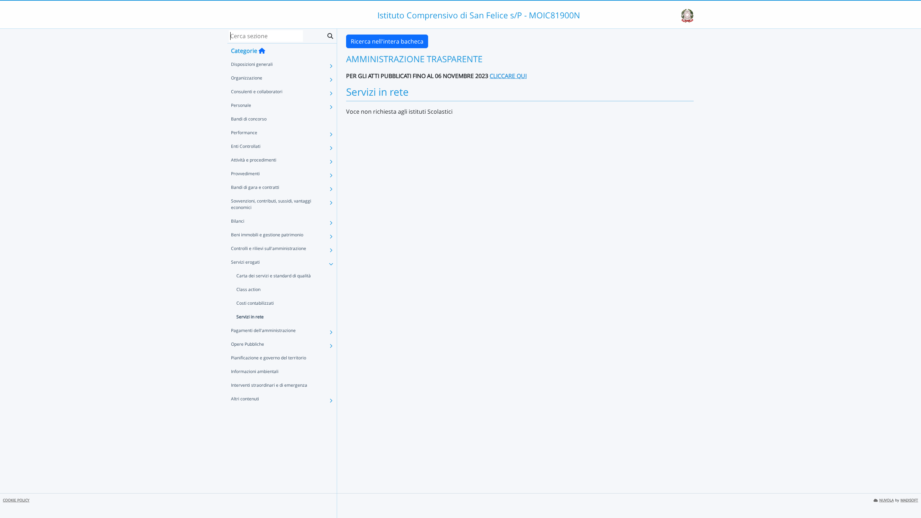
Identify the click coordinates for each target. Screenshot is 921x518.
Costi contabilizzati (255, 303)
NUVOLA (886, 500)
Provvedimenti (245, 174)
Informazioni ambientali (254, 371)
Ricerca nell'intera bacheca (387, 41)
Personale (241, 105)
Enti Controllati (245, 146)
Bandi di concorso (249, 119)
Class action (248, 289)
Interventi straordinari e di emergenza (269, 385)
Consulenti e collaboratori (256, 91)
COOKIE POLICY (16, 500)
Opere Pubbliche (247, 344)
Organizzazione (246, 78)
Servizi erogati (245, 262)
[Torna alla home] (262, 51)
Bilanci (237, 221)
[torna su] (906, 496)
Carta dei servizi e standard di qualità (273, 276)
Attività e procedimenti (253, 160)
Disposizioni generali (252, 64)
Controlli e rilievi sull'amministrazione (268, 248)
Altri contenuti (245, 399)
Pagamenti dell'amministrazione (263, 330)
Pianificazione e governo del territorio (268, 358)
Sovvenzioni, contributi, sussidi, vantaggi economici (271, 204)
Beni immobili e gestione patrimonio (267, 235)
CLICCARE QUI (508, 76)
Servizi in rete (250, 317)
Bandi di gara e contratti (255, 187)
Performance (244, 133)
